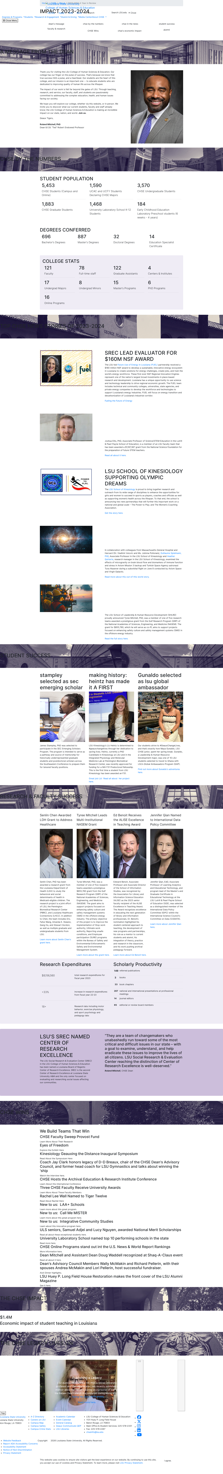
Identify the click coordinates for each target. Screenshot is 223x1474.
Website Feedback (12, 1440)
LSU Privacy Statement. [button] (131, 1463)
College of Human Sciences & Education (70, 7)
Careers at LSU (38, 1419)
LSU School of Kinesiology (122, 489)
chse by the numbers (93, 24)
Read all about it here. (115, 455)
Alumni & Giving (69, 17)
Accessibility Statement (14, 1446)
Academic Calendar (65, 1416)
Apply (61, 13)
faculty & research (56, 28)
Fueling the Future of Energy (118, 400)
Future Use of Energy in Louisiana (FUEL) (138, 364)
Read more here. (87, 1402)
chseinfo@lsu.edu (94, 1432)
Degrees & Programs (12, 17)
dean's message (56, 24)
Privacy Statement (12, 1453)
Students (29, 17)
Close (133, 12)
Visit (71, 13)
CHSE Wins (93, 30)
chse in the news (130, 24)
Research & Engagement (47, 17)
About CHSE (98, 17)
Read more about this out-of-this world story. (127, 576)
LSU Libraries (62, 1429)
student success (167, 24)
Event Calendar (63, 1419)
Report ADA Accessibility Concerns (20, 1443)
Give (79, 13)
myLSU (51, 13)
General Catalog (64, 1422)
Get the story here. (114, 513)
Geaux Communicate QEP (68, 1426)
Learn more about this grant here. (93, 955)
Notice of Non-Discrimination (17, 1450)
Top (3, 1413)
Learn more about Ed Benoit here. (129, 955)
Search (90, 12)
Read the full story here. (117, 638)
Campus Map (37, 1422)
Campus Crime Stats (41, 1429)
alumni (167, 29)
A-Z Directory (37, 1416)
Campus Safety (38, 1426)
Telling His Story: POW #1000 (88, 1396)
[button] (139, 1385)
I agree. (167, 1460)
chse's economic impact (130, 30)
